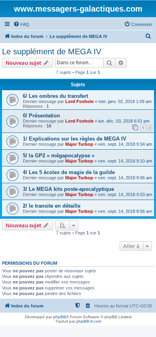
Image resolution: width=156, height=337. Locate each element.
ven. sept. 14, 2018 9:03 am (125, 194)
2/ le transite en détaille (51, 206)
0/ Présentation (41, 116)
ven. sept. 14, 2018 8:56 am (125, 211)
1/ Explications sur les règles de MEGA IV (74, 139)
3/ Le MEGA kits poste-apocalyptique (68, 189)
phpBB (59, 317)
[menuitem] (21, 24)
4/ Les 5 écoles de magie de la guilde (69, 172)
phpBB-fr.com (88, 321)
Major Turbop (79, 144)
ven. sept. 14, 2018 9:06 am (125, 177)
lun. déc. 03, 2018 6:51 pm (124, 121)
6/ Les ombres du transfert (55, 96)
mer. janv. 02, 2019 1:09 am (125, 101)
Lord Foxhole (79, 101)
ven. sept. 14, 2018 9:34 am (125, 144)
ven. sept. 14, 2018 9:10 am (125, 161)
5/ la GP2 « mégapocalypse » (58, 156)
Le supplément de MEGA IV (51, 51)
